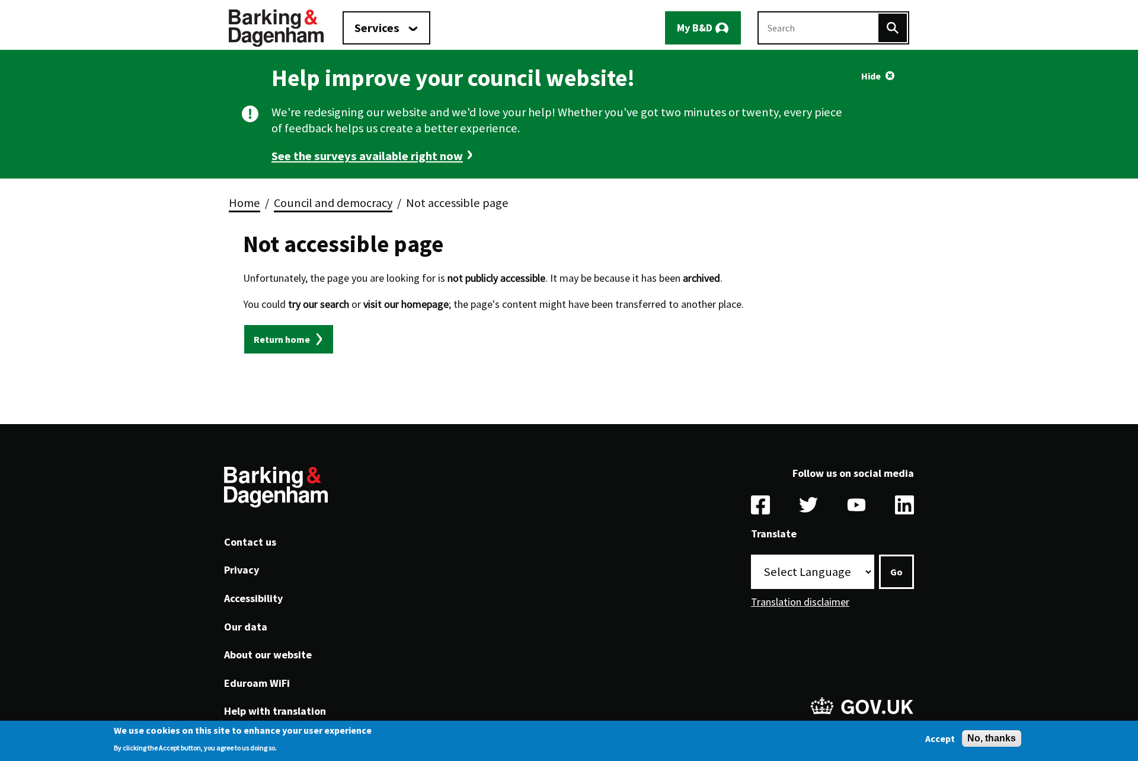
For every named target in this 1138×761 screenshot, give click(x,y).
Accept (940, 738)
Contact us (250, 542)
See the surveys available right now (367, 156)
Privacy (241, 570)
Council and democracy (333, 203)
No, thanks (991, 738)
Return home (282, 339)
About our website (268, 654)
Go (896, 572)
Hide (871, 76)
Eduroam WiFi (257, 683)
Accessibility (253, 598)
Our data (245, 626)
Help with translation (275, 711)
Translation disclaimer (800, 602)
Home (244, 203)
